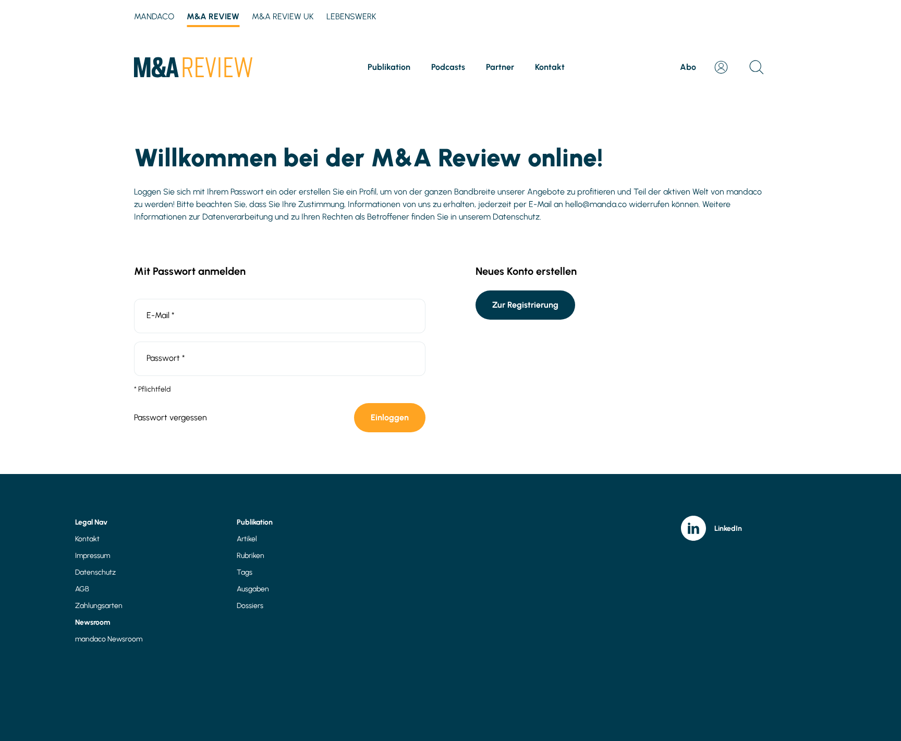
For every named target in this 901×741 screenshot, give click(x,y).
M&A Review (213, 16)
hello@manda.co (596, 204)
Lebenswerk (351, 16)
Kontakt (550, 67)
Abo (688, 67)
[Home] (193, 67)
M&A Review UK (283, 16)
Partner (500, 67)
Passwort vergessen (170, 417)
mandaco (154, 16)
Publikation (389, 67)
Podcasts (448, 67)
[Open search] (756, 67)
